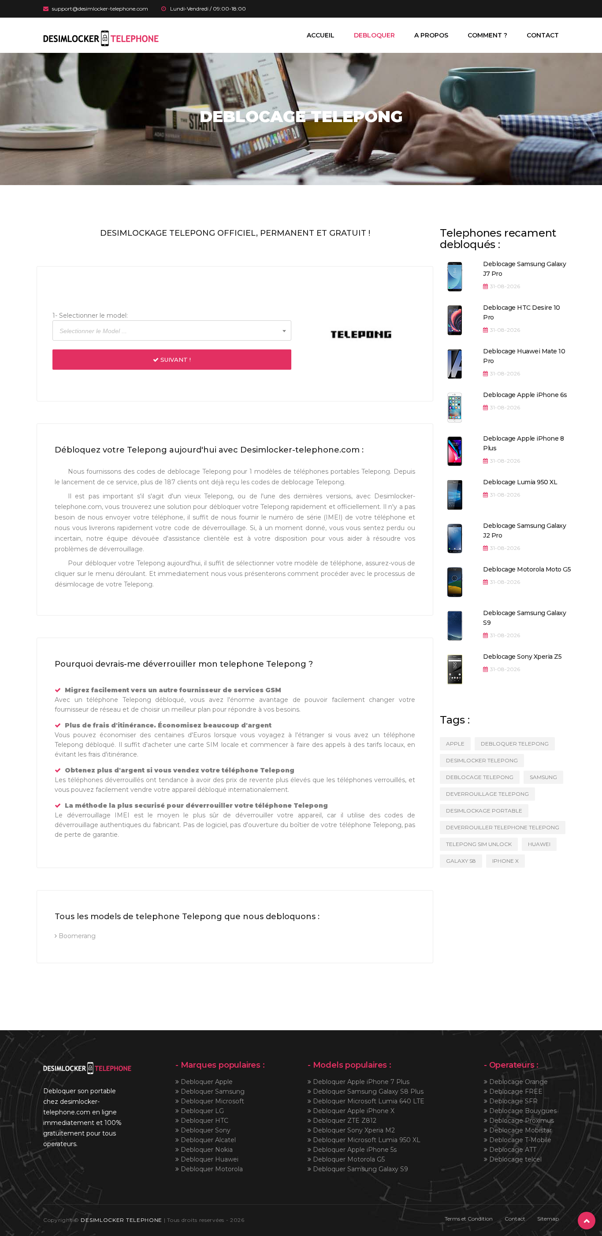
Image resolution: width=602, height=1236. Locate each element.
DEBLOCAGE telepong (479, 777)
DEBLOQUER (374, 35)
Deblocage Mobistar (519, 1130)
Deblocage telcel (514, 1159)
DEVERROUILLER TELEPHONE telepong (502, 827)
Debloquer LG (201, 1111)
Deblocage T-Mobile (519, 1140)
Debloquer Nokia (206, 1150)
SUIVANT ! (175, 359)
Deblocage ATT (511, 1150)
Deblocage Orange (517, 1082)
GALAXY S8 (461, 860)
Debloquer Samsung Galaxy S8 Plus (367, 1091)
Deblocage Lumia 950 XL (520, 482)
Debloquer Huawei (208, 1159)
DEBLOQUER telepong (515, 743)
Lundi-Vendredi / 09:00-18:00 (208, 8)
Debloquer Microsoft (211, 1101)
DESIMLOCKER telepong (482, 760)
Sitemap (548, 1218)
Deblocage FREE (515, 1091)
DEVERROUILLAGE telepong (487, 794)
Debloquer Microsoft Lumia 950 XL (365, 1140)
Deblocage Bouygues (522, 1111)
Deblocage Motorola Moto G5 (527, 569)
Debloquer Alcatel (207, 1140)
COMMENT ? (487, 35)
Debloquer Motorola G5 (348, 1159)
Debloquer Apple (206, 1082)
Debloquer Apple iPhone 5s (354, 1150)
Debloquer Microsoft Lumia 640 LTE (367, 1101)
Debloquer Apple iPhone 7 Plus (360, 1082)
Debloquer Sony (204, 1130)
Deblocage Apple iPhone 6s (525, 395)
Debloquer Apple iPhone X (352, 1111)
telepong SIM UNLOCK (479, 844)
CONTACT (543, 35)
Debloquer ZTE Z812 (343, 1121)
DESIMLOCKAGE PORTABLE (484, 810)
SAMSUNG (543, 777)
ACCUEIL (320, 35)
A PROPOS (431, 35)
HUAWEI (539, 844)
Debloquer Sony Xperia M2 (353, 1130)
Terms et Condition (469, 1218)
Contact (515, 1218)
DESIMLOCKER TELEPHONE (121, 1220)
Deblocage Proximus (520, 1121)
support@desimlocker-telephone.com (100, 8)
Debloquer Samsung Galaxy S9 (359, 1169)
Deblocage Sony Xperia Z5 (522, 657)
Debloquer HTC (203, 1121)
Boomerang (76, 936)
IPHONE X (505, 860)
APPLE (455, 743)
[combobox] (171, 330)
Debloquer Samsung (212, 1091)
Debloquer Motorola (211, 1169)
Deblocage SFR (512, 1101)
